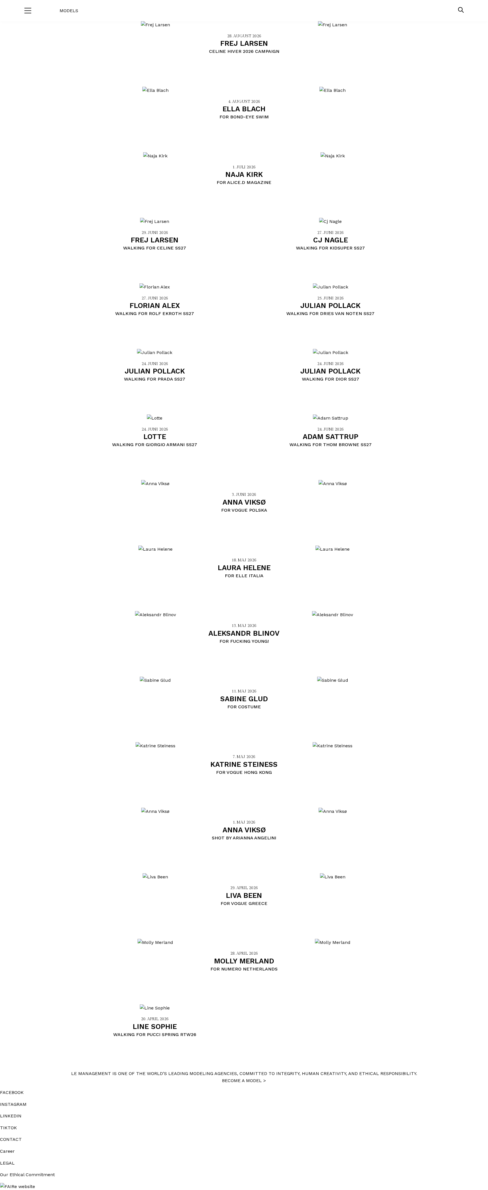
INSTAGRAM (13, 1104)
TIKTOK (8, 1127)
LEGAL (7, 1163)
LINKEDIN (10, 1116)
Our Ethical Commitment (27, 1174)
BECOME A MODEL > (244, 1080)
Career (7, 1151)
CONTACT (11, 1139)
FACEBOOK (12, 1092)
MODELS (69, 10)
